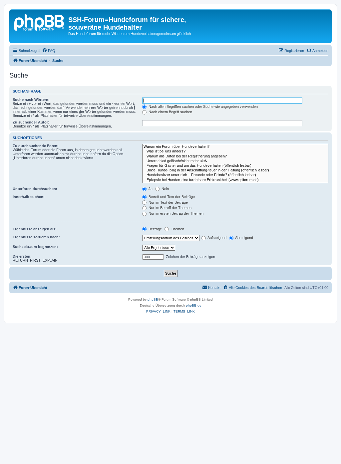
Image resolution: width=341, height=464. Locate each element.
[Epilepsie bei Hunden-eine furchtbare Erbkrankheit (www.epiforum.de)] (235, 180)
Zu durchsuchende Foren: (36, 146)
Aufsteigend (216, 238)
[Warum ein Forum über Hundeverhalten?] (235, 146)
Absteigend (243, 238)
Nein (165, 189)
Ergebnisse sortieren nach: (36, 237)
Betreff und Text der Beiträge (171, 197)
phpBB (153, 299)
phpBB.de (193, 305)
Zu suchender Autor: (31, 122)
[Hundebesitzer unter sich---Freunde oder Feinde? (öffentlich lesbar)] (235, 175)
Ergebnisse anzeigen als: (35, 229)
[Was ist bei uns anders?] (235, 151)
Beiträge (155, 229)
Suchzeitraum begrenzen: (35, 247)
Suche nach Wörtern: (31, 100)
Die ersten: (22, 256)
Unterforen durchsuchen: (35, 189)
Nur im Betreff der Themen (169, 208)
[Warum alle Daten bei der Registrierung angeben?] (235, 156)
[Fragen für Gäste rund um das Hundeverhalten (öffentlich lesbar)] (235, 165)
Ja (150, 189)
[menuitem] (48, 51)
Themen (177, 229)
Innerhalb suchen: (29, 197)
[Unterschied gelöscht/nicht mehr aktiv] (235, 161)
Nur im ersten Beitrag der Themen (175, 213)
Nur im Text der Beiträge (168, 202)
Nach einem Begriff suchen (170, 112)
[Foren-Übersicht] (39, 21)
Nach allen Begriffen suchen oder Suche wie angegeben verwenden (203, 107)
